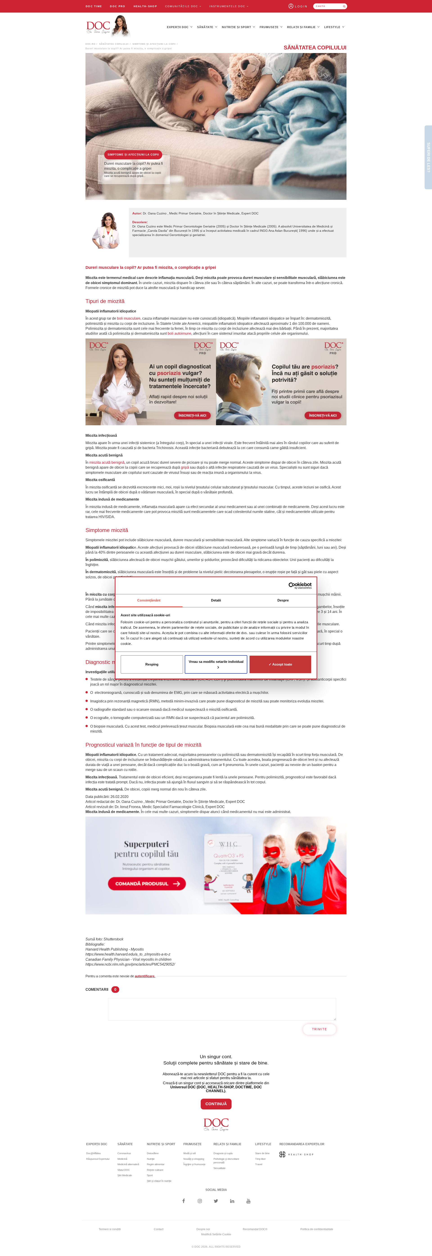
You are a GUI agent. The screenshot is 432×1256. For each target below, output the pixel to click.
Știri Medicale (124, 1175)
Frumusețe (269, 27)
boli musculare (128, 318)
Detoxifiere (153, 1153)
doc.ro (90, 44)
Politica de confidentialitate (316, 1229)
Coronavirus (124, 1153)
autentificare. (145, 976)
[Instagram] (200, 1201)
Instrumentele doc (227, 6)
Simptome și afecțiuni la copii (154, 44)
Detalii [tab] (216, 600)
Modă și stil (189, 1153)
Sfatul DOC (123, 1170)
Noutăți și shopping (193, 1159)
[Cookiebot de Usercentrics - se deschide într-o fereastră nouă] (292, 585)
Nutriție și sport (237, 27)
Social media (216, 1189)
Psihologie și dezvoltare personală (226, 1161)
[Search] (344, 6)
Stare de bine (262, 1153)
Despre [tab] (283, 600)
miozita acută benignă (106, 462)
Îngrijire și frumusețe (194, 1164)
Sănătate (205, 27)
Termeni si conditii (110, 1229)
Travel (258, 1164)
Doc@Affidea (93, 1153)
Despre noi (203, 1229)
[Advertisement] (151, 381)
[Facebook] (183, 1201)
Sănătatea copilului (114, 44)
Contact (158, 1229)
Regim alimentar (155, 1164)
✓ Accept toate (280, 664)
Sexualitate (219, 1168)
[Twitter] (216, 1201)
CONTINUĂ (216, 1104)
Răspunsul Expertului (97, 1159)
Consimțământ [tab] (148, 600)
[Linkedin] (232, 1201)
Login (301, 6)
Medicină (122, 1159)
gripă (185, 467)
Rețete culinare (155, 1170)
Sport (150, 1175)
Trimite (319, 1029)
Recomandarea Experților (301, 1144)
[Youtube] (248, 1201)
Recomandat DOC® (255, 1229)
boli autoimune (179, 333)
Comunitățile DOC (182, 6)
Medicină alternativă (128, 1164)
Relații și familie (302, 27)
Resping (151, 664)
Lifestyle (332, 27)
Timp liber (260, 1159)
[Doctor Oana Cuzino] (109, 27)
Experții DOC (178, 27)
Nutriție (151, 1159)
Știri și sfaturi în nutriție (159, 1181)
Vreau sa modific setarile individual (216, 662)
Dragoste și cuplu (223, 1153)
